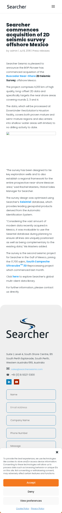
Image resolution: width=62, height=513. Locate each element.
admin (14, 50)
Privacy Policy (37, 508)
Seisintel (25, 202)
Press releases (41, 50)
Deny (31, 491)
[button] (57, 452)
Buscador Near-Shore (21, 76)
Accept (31, 482)
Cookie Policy (22, 508)
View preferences (31, 500)
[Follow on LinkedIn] (9, 382)
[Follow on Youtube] (16, 382)
